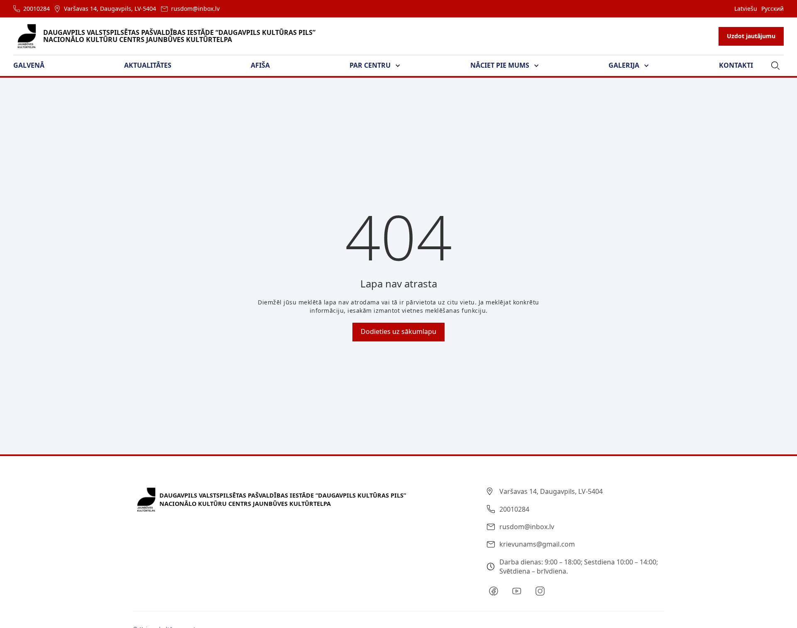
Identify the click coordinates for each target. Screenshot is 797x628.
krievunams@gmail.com (537, 544)
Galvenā (28, 65)
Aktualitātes (147, 65)
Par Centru (370, 65)
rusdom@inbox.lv (195, 8)
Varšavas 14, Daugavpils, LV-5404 (110, 8)
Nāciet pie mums (499, 65)
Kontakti (736, 65)
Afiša (260, 65)
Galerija (624, 65)
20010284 (36, 8)
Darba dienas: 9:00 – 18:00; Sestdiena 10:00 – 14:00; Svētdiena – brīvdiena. (578, 566)
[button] (33, 65)
